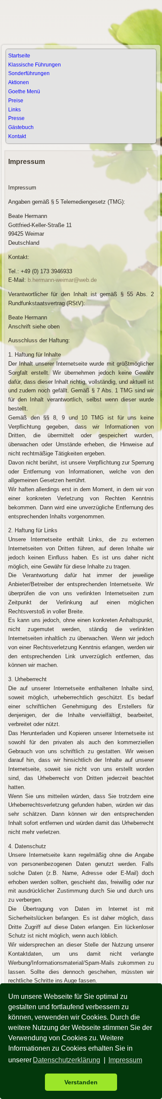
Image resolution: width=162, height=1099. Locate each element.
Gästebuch (21, 127)
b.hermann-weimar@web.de (62, 280)
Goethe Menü (24, 91)
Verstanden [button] (81, 1082)
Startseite (19, 56)
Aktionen (18, 82)
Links (14, 110)
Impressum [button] (125, 1060)
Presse (16, 118)
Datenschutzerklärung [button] (66, 1060)
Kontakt (17, 136)
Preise (15, 101)
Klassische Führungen (34, 65)
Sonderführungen (29, 73)
